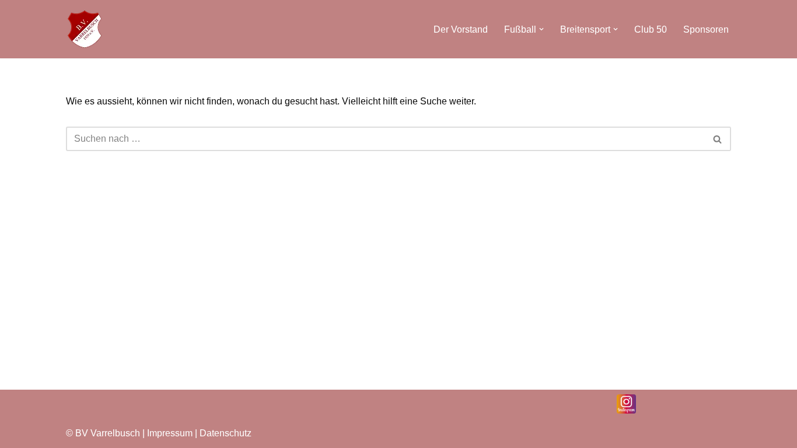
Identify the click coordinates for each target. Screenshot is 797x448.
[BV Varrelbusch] (84, 29)
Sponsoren (706, 29)
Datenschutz (225, 433)
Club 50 (650, 29)
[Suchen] (718, 139)
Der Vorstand (461, 29)
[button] (541, 29)
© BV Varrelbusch (103, 433)
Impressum (171, 433)
